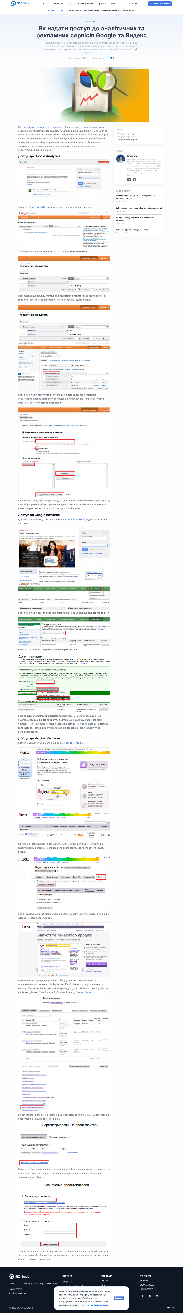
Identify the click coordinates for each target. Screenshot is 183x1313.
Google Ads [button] (57, 3)
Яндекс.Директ (84, 992)
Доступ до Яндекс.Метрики (127, 140)
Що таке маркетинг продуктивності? (132, 230)
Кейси (103, 1285)
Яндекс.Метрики (73, 743)
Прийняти (119, 1298)
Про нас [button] (102, 3)
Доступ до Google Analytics (127, 134)
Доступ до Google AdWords (127, 137)
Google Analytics (38, 207)
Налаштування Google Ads (73, 1286)
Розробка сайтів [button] (85, 3)
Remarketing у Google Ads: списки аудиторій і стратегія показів (136, 197)
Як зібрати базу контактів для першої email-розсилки (136, 219)
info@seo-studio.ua (148, 1285)
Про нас (104, 1280)
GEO (70, 3)
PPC (112, 58)
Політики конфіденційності (94, 1305)
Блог (113, 3)
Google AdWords (76, 519)
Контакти (144, 1280)
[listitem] (129, 180)
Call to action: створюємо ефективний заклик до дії (139, 208)
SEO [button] (45, 3)
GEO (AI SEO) (67, 1281)
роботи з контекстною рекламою (45, 127)
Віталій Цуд (132, 156)
